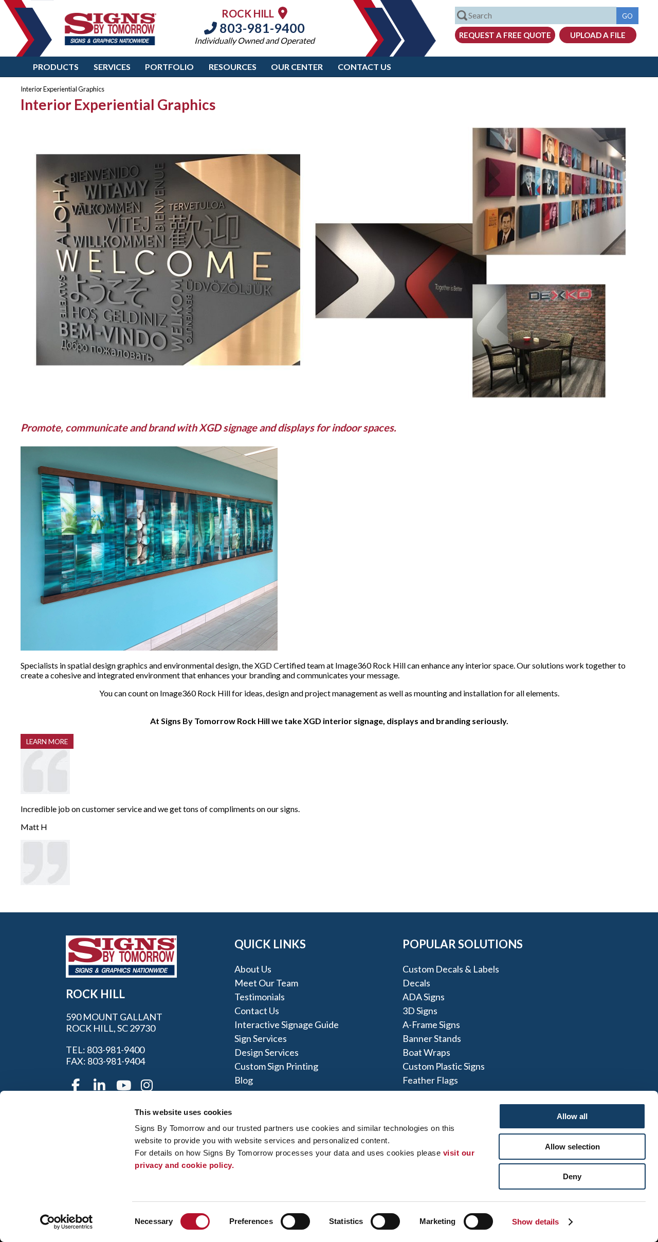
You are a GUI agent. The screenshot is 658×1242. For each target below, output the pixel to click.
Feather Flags (430, 1080)
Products (56, 66)
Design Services (266, 1052)
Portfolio (169, 66)
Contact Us (364, 66)
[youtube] (123, 1085)
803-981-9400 (261, 27)
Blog (243, 1080)
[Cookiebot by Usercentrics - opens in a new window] (67, 1222)
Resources (233, 66)
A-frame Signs (431, 1024)
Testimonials (259, 996)
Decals (416, 982)
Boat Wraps (426, 1052)
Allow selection (572, 1146)
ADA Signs (424, 996)
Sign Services (260, 1038)
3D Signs (420, 1010)
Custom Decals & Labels (451, 969)
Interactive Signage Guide (286, 1024)
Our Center (297, 66)
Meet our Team (266, 982)
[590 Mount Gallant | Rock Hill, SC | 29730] (282, 12)
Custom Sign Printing (276, 1066)
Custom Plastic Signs (444, 1066)
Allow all (572, 1116)
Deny (572, 1176)
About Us (252, 969)
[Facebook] (75, 1085)
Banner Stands (432, 1038)
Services (112, 66)
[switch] (295, 1221)
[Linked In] (99, 1085)
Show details (535, 1221)
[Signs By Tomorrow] (110, 42)
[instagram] (146, 1085)
